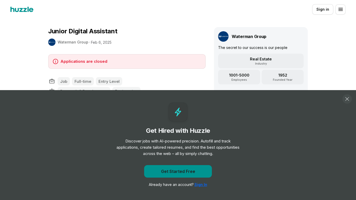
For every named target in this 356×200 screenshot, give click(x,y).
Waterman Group (73, 42)
